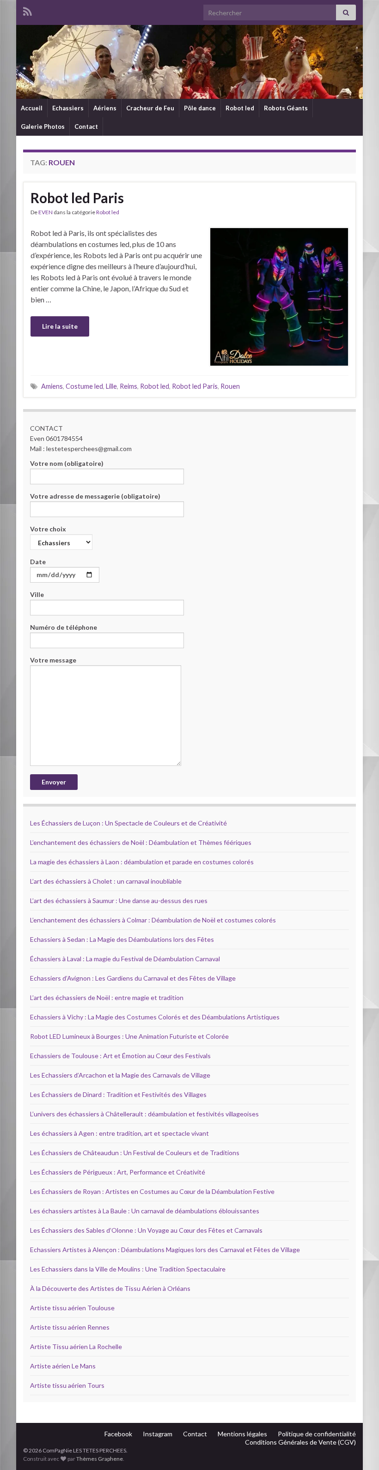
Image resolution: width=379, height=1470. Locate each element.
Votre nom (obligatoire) (67, 463)
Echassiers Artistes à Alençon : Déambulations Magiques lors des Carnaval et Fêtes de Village (165, 1249)
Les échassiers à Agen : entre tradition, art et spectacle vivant (119, 1133)
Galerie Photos (43, 126)
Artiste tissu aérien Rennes (70, 1327)
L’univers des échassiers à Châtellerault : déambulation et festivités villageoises (144, 1114)
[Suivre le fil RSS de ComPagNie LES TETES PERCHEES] (27, 10)
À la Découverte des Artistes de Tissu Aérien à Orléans (110, 1288)
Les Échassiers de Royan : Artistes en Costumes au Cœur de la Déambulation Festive (152, 1191)
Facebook (118, 1434)
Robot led (240, 108)
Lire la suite (60, 326)
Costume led (84, 386)
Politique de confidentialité (317, 1434)
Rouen (230, 386)
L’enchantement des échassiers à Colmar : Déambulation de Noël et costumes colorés (153, 920)
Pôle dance (200, 108)
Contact (86, 126)
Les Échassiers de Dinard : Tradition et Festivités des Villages (118, 1094)
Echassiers (68, 108)
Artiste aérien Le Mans (63, 1366)
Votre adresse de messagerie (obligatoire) (95, 496)
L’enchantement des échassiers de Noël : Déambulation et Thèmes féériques (140, 842)
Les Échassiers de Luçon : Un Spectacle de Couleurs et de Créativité (128, 823)
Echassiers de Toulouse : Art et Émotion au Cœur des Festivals (120, 1056)
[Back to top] (358, 1449)
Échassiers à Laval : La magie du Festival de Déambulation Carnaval (125, 959)
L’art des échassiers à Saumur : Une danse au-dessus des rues (119, 900)
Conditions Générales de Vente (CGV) (300, 1442)
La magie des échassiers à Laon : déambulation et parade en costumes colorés (142, 862)
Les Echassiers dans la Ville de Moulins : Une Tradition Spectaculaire (128, 1269)
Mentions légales (242, 1434)
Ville (37, 594)
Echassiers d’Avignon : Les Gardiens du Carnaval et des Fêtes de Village (133, 978)
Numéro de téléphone (63, 627)
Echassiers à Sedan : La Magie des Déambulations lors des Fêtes (122, 939)
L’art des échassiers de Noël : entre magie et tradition (106, 997)
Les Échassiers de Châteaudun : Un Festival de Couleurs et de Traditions (134, 1153)
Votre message (53, 660)
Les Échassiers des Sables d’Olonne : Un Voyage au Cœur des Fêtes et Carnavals (146, 1230)
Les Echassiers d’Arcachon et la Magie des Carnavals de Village (120, 1075)
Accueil (32, 108)
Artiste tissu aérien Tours (67, 1385)
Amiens (52, 386)
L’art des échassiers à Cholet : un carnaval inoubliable (106, 881)
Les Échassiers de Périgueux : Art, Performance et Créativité (117, 1172)
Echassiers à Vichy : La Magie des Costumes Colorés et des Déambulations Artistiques (155, 1017)
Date (38, 562)
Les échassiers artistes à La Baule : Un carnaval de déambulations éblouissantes (144, 1211)
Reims (128, 386)
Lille (111, 386)
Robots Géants (286, 108)
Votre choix (48, 529)
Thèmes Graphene (99, 1458)
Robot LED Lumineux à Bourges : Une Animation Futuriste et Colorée (129, 1036)
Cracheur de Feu (150, 108)
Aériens (104, 108)
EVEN (45, 212)
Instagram (157, 1434)
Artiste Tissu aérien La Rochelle (76, 1346)
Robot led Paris (77, 197)
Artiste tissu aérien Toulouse (72, 1308)
